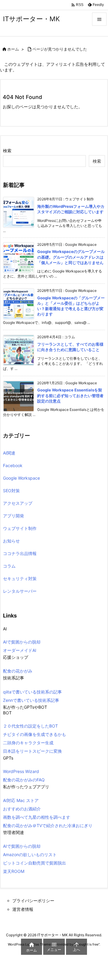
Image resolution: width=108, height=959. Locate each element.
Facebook (12, 465)
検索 (7, 150)
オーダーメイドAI (19, 650)
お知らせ (11, 540)
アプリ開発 (13, 515)
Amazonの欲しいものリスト (30, 854)
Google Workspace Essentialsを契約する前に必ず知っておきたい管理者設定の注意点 (70, 395)
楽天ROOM (13, 871)
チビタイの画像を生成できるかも (34, 734)
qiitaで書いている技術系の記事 (32, 691)
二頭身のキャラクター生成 (28, 742)
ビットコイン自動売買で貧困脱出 (34, 862)
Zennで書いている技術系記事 (31, 700)
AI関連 (9, 452)
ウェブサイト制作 (20, 528)
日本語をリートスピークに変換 (32, 751)
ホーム (13, 49)
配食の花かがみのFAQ (24, 779)
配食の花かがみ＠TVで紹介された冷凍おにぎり (47, 825)
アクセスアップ (17, 503)
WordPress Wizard (21, 771)
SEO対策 (11, 490)
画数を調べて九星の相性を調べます (36, 817)
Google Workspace (21, 478)
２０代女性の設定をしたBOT (30, 725)
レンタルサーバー (20, 591)
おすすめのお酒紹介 (22, 808)
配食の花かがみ (17, 670)
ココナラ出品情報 (20, 553)
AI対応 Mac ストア (21, 800)
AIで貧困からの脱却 (21, 641)
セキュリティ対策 (20, 578)
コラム (9, 565)
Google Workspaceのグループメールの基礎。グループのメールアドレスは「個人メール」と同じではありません (71, 257)
